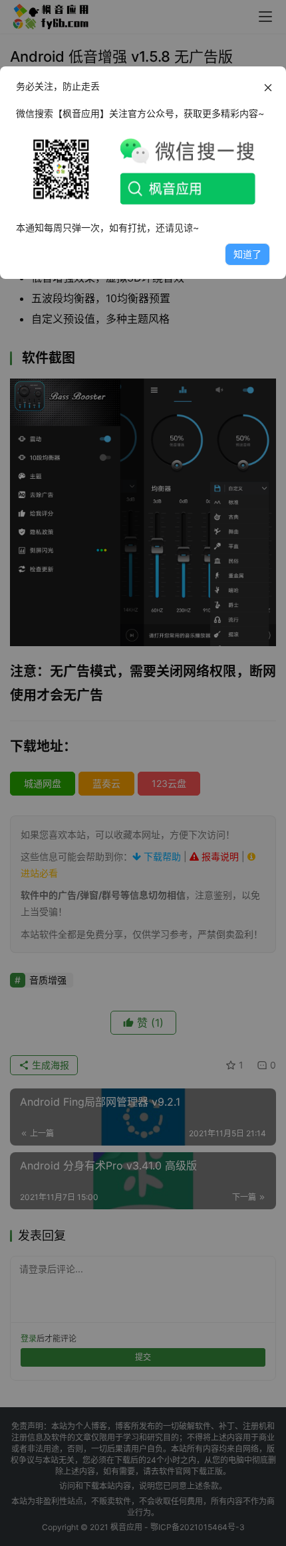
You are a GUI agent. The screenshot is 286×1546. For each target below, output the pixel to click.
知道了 (247, 254)
